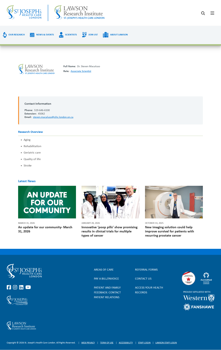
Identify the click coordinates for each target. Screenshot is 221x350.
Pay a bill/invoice (106, 278)
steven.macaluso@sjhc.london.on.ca (53, 117)
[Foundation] (38, 300)
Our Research (16, 34)
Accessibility (126, 343)
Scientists (71, 34)
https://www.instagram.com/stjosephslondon (15, 287)
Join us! (93, 34)
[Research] (38, 325)
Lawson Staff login (166, 343)
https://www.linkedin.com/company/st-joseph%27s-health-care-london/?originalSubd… (22, 287)
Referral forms (146, 269)
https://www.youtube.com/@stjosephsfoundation (28, 313)
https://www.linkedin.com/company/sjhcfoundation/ (22, 313)
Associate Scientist (81, 71)
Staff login (144, 343)
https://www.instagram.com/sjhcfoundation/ (15, 313)
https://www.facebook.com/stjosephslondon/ (9, 287)
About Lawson (119, 34)
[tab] (212, 13)
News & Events (45, 34)
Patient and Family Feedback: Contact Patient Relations (107, 292)
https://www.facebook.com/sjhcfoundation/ (9, 313)
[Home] (24, 13)
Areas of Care (104, 269)
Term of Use (106, 343)
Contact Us (143, 278)
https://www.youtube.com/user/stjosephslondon (28, 287)
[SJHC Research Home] (79, 13)
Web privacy (88, 343)
